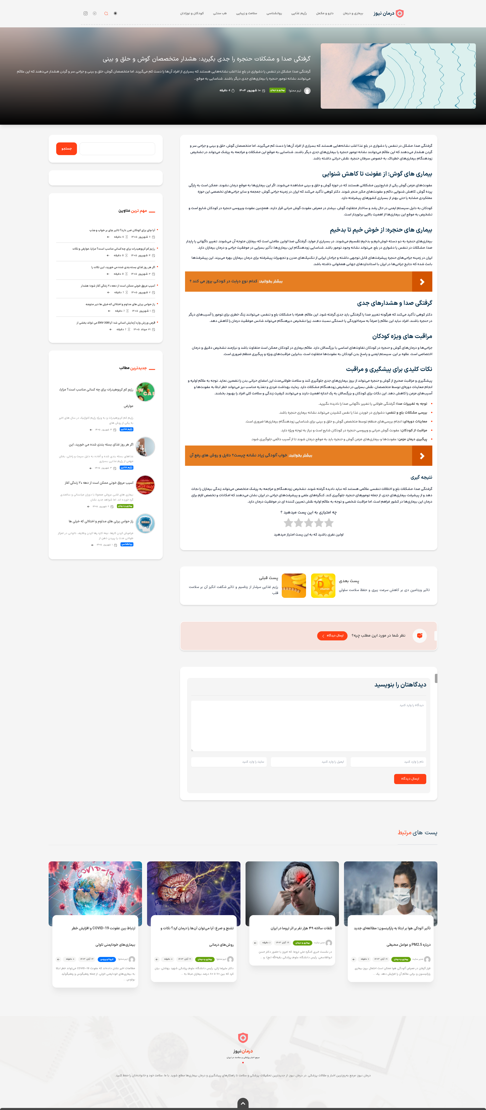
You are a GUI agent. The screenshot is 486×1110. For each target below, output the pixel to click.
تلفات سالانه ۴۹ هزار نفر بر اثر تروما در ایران (301, 928)
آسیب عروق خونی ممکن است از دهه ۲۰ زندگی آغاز (99, 483)
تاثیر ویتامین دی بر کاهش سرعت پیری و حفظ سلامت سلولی (384, 590)
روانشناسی (274, 13)
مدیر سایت (417, 959)
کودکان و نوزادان (192, 13)
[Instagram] (85, 13)
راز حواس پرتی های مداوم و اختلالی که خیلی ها (101, 521)
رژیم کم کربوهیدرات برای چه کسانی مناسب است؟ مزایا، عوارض (96, 398)
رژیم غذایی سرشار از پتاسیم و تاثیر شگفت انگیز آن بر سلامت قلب (233, 590)
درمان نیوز (383, 13)
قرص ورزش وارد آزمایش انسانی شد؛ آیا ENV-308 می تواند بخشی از (115, 323)
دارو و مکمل (325, 13)
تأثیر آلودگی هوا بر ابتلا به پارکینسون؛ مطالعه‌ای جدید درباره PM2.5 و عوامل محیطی (392, 937)
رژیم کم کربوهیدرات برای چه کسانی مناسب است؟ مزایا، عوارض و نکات (113, 249)
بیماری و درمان (353, 13)
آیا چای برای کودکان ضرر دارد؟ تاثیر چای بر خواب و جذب (122, 230)
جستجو (67, 148)
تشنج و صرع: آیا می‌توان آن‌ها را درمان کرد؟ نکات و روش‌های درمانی (196, 937)
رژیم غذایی (299, 13)
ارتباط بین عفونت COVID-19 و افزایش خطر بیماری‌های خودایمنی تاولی (103, 937)
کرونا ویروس (106, 959)
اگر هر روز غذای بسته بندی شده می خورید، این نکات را (123, 267)
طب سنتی (220, 13)
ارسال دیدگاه (335, 635)
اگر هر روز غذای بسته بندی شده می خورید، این (101, 444)
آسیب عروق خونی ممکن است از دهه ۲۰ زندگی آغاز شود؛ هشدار (118, 286)
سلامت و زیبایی (246, 13)
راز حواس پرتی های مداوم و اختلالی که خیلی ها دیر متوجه (120, 304)
